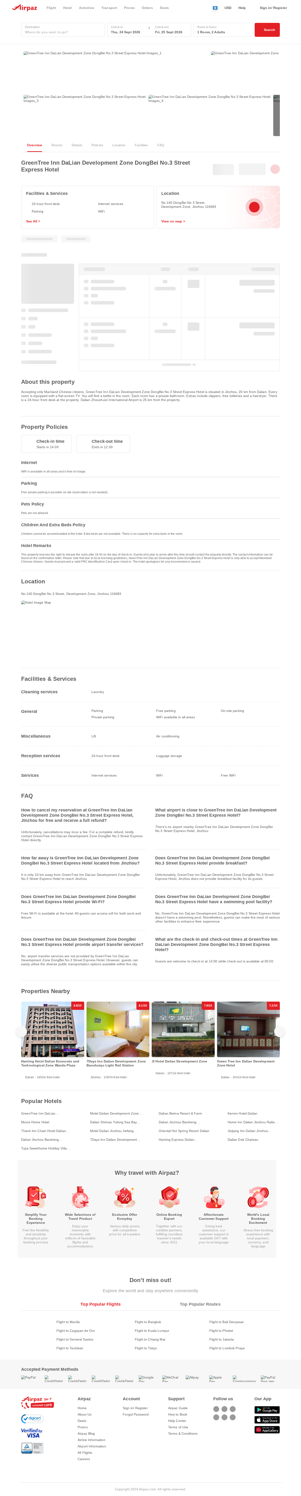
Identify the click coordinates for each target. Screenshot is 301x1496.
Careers (84, 1459)
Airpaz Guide (178, 1408)
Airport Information (92, 1446)
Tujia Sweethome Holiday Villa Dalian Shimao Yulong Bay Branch (47, 1148)
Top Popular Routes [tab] (200, 1304)
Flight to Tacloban (69, 1348)
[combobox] (63, 32)
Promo (83, 1427)
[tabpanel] (150, 1330)
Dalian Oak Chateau (243, 1139)
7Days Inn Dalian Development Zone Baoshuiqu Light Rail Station (116, 1140)
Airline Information (91, 1440)
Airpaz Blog (86, 1433)
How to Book (177, 1414)
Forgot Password (136, 1414)
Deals (82, 1421)
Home (82, 1408)
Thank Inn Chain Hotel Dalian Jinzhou (43, 1131)
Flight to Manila (68, 1322)
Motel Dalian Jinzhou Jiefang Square (112, 1131)
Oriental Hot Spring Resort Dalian (184, 1131)
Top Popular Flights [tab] (100, 1304)
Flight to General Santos (74, 1339)
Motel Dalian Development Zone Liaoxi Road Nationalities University (114, 1114)
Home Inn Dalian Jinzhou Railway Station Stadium (253, 1122)
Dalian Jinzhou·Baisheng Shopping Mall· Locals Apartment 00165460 (46, 1140)
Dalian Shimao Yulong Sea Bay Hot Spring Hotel (113, 1122)
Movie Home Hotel (35, 1122)
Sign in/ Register (135, 1408)
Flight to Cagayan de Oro (75, 1331)
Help (242, 8)
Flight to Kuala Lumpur (152, 1331)
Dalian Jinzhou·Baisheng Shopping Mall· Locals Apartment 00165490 (184, 1122)
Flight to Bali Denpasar (226, 1322)
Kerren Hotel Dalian (242, 1113)
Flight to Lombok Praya (227, 1348)
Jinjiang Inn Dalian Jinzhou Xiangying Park (248, 1131)
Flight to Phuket (221, 1331)
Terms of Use (178, 1427)
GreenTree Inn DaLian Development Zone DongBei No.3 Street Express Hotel (46, 1114)
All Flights (85, 1452)
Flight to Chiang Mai (150, 1339)
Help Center (177, 1421)
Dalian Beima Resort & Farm (180, 1113)
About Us (84, 1414)
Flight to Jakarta (221, 1339)
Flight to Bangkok (148, 1322)
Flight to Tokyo (146, 1348)
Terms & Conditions (183, 1433)
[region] (150, 1042)
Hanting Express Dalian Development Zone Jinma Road (183, 1140)
